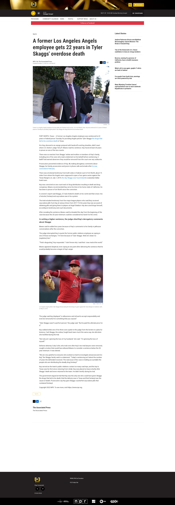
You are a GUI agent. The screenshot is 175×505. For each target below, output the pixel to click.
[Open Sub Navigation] (40, 19)
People (70, 19)
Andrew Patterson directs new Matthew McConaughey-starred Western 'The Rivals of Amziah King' (128, 42)
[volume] (38, 13)
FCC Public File (74, 482)
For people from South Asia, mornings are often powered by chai (127, 77)
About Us (93, 19)
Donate (139, 5)
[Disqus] (87, 447)
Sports (35, 34)
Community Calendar (50, 19)
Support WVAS (82, 19)
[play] (33, 13)
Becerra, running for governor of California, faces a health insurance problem (126, 60)
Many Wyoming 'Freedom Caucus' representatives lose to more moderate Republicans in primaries (128, 86)
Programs (35, 19)
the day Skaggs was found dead (73, 178)
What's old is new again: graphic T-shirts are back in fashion (128, 69)
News (62, 19)
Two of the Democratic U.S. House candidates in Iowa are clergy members (127, 51)
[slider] (41, 13)
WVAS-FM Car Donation (76, 478)
